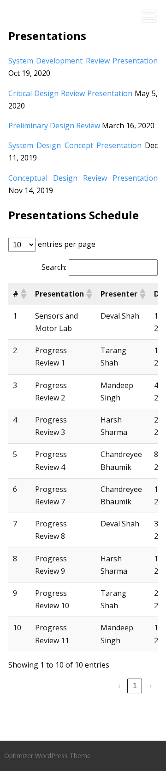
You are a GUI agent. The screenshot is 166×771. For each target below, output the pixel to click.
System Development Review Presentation (83, 61)
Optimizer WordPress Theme (47, 755)
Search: (54, 267)
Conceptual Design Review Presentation (83, 178)
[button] (23, 293)
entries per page (66, 244)
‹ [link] (119, 686)
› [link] (150, 686)
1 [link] (135, 686)
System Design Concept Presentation (75, 145)
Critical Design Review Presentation (70, 93)
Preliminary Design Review (54, 125)
